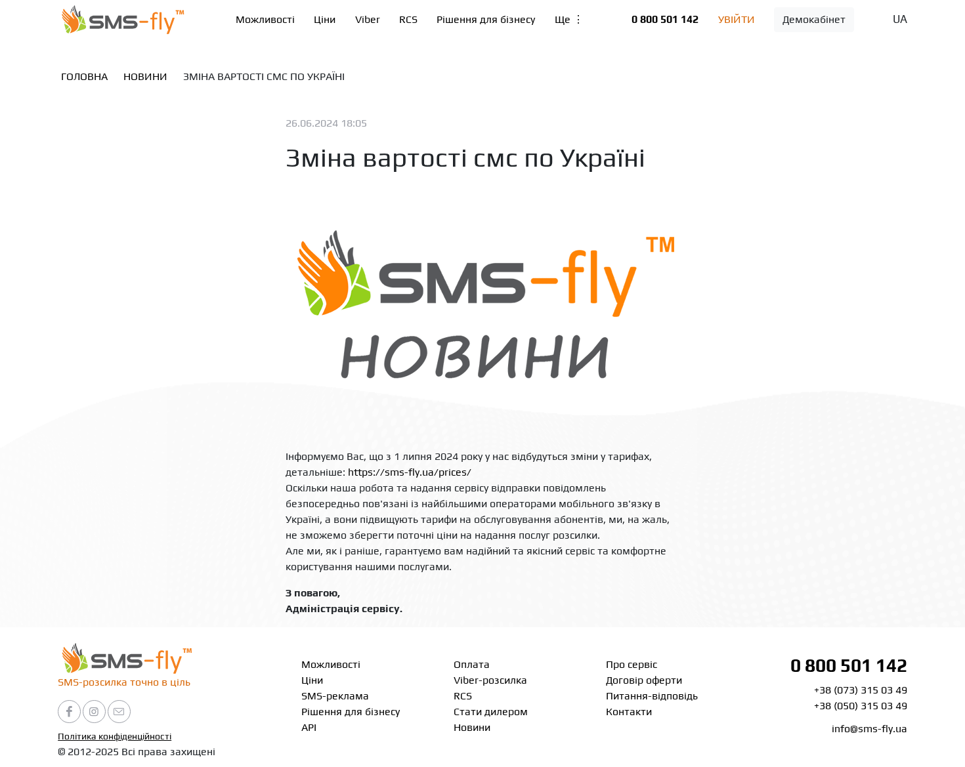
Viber (367, 19)
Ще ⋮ (569, 19)
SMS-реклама (335, 696)
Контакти (629, 711)
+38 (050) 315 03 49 (860, 705)
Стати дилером (491, 711)
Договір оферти (644, 680)
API (308, 727)
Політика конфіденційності (114, 736)
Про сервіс (631, 664)
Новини (145, 76)
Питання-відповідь (652, 696)
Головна (84, 76)
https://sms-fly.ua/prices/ (409, 472)
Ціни (324, 19)
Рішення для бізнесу (486, 19)
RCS (408, 19)
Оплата (472, 664)
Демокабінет (814, 19)
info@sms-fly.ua (869, 728)
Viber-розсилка (490, 680)
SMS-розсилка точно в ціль (124, 682)
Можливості (265, 19)
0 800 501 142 (665, 19)
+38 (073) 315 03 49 (860, 690)
